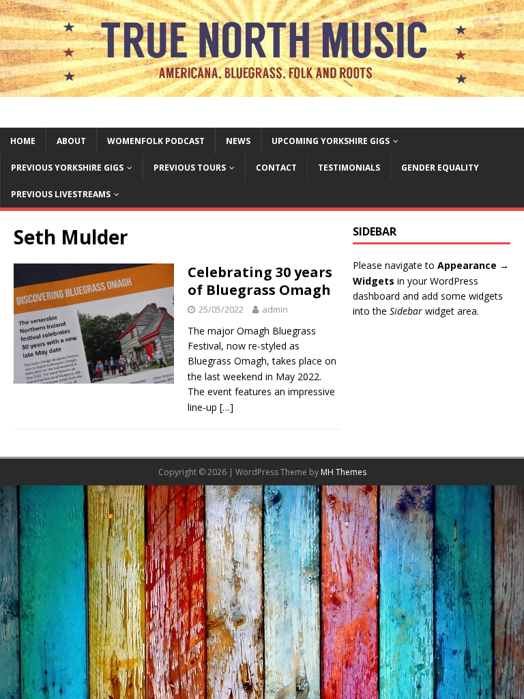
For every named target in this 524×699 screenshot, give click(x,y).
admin (275, 309)
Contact (276, 167)
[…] (226, 407)
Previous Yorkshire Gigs (67, 167)
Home (22, 141)
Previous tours (190, 167)
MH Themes (343, 472)
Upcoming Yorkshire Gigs (331, 141)
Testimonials (349, 167)
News (238, 141)
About (71, 141)
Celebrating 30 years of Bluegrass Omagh (260, 281)
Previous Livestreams (61, 194)
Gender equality (440, 167)
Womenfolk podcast (156, 141)
